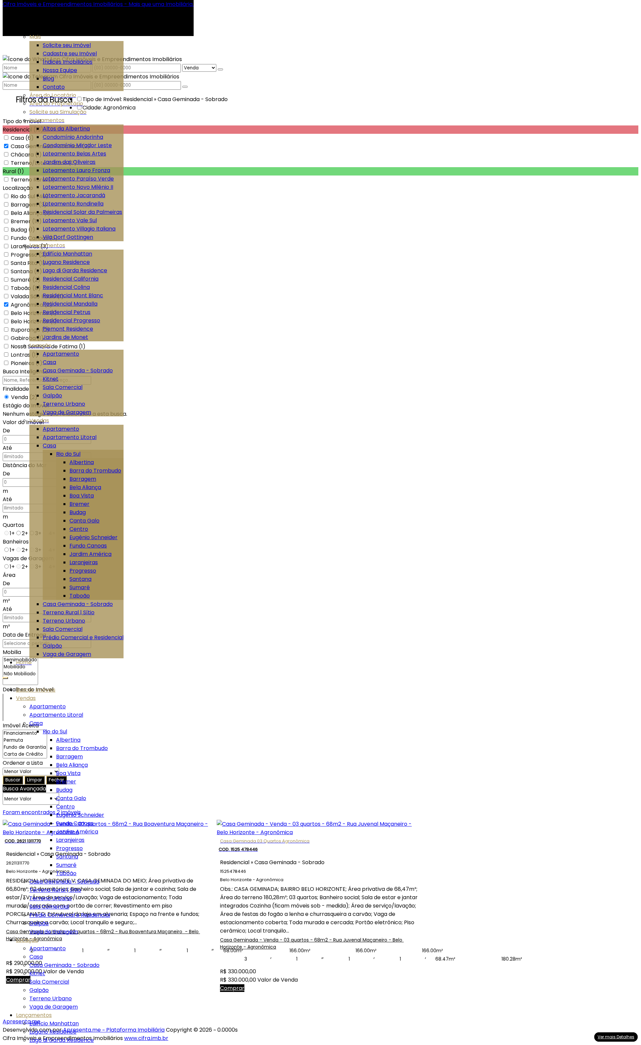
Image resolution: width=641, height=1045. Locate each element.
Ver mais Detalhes (616, 1037)
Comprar (232, 988)
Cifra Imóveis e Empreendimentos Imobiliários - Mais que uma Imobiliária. (98, 4)
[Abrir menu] (5, 676)
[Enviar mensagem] (220, 69)
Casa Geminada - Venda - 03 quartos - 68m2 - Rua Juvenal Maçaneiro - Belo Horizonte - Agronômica (312, 943)
